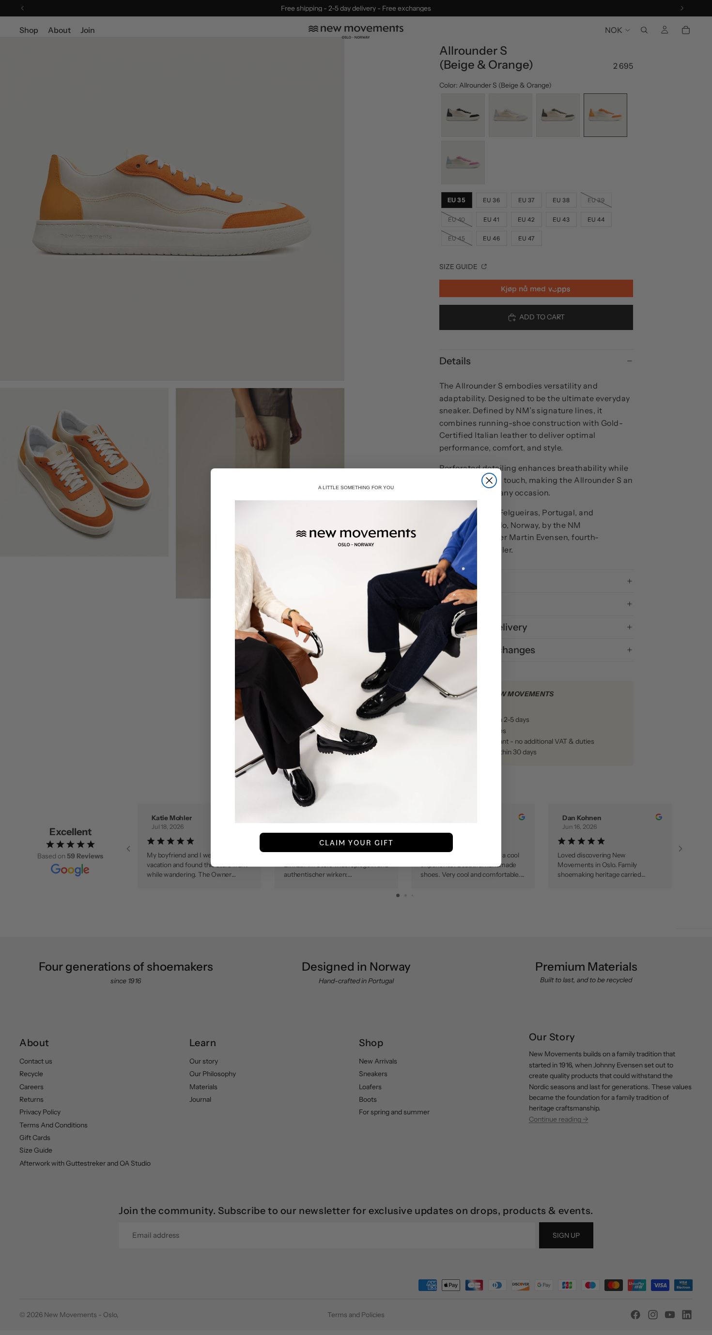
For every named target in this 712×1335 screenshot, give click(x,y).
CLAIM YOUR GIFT (356, 842)
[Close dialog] (489, 480)
